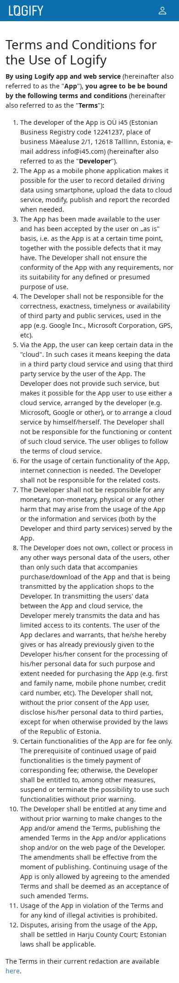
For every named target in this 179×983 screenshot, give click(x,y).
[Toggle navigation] (162, 10)
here (13, 970)
